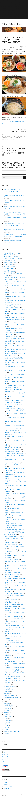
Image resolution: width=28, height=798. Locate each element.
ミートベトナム (16, 137)
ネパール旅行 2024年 (9, 260)
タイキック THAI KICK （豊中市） (13, 625)
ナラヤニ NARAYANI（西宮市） (13, 449)
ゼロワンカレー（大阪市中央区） (13, 572)
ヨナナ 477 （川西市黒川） (11, 542)
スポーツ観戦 (8, 716)
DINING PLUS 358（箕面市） (12, 697)
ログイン (6, 782)
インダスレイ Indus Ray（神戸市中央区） (15, 561)
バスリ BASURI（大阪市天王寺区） (13, 357)
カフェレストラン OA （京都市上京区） (14, 425)
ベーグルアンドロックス (9, 706)
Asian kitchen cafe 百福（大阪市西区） (14, 618)
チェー (7, 137)
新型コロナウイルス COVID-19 (11, 731)
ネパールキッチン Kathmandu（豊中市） (15, 440)
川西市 (10, 137)
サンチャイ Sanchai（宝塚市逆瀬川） (14, 453)
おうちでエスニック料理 (9, 686)
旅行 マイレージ (8, 710)
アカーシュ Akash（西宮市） (12, 447)
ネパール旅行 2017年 (9, 270)
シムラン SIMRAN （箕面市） (12, 307)
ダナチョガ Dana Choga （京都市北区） (15, 421)
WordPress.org (7, 788)
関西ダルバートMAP (9, 255)
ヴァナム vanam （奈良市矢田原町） (14, 536)
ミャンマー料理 (7, 684)
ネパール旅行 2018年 (9, 268)
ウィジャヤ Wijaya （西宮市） (12, 523)
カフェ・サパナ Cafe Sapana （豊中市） (15, 612)
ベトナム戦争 (8, 722)
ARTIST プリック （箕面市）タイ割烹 (14, 616)
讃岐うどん (6, 703)
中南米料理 (6, 631)
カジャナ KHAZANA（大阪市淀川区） (14, 593)
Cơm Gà (12, 139)
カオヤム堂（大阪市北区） (11, 599)
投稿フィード (7, 784)
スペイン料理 (7, 691)
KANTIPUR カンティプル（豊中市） (14, 317)
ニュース (6, 729)
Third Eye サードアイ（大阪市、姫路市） (15, 366)
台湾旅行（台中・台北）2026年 (11, 253)
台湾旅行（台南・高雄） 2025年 (12, 258)
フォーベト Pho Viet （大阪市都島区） (14, 676)
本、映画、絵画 (7, 720)
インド (6, 725)
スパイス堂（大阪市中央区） (12, 576)
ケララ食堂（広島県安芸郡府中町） (13, 544)
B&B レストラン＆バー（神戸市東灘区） (15, 345)
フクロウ (6, 134)
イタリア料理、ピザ (8, 689)
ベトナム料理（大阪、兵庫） (17, 136)
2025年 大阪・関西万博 (9, 272)
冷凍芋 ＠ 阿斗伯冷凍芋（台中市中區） (13, 240)
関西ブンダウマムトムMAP (10, 256)
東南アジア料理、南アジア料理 (11, 574)
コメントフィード (8, 786)
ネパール (7, 724)
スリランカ (7, 727)
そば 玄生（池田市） (10, 695)
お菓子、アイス (7, 708)
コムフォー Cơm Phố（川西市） (13, 661)
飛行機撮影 (6, 712)
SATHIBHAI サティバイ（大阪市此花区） (15, 374)
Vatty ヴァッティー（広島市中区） (13, 451)
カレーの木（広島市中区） (11, 550)
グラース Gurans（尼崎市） (11, 323)
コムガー (8, 139)
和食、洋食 (6, 693)
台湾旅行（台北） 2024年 (10, 262)
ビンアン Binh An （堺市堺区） (12, 671)
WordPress (6, 733)
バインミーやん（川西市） (11, 678)
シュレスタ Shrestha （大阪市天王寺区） (15, 410)
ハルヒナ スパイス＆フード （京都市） (14, 538)
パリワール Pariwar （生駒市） (12, 463)
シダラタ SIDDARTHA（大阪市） (13, 408)
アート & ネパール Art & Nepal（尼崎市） (15, 455)
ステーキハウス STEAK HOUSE (11, 688)
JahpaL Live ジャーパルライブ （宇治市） (15, 459)
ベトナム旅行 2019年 (9, 266)
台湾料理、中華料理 (8, 705)
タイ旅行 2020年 (8, 264)
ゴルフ (6, 718)
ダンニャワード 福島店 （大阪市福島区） (15, 417)
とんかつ (6, 699)
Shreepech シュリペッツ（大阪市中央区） (15, 393)
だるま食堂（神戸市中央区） (12, 336)
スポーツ (6, 714)
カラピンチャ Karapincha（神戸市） (14, 480)
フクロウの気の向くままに (12, 24)
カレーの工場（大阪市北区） (12, 559)
